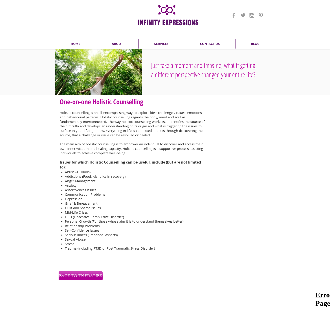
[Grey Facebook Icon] (234, 15)
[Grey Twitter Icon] (243, 15)
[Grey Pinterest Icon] (260, 15)
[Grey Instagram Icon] (252, 15)
